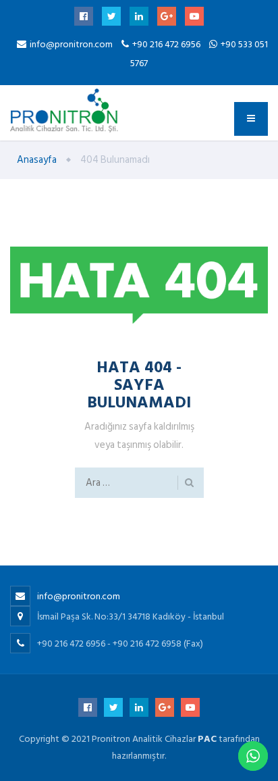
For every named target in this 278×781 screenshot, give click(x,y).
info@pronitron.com (71, 44)
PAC (207, 739)
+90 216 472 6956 (167, 44)
